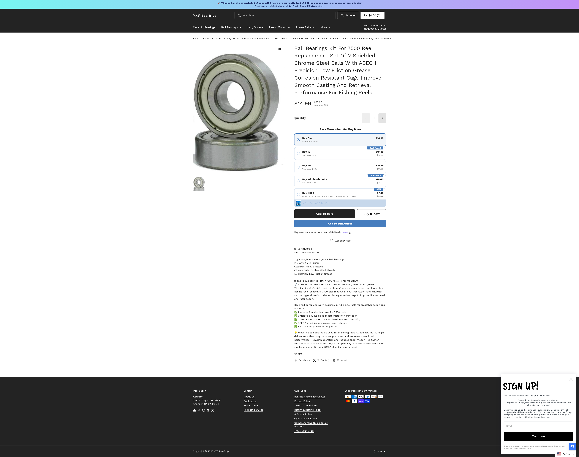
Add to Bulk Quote (340, 223)
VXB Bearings (204, 15)
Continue (538, 436)
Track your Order (304, 430)
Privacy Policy (302, 401)
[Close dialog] (571, 379)
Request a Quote (253, 409)
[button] (372, 15)
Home (196, 38)
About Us (249, 396)
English (566, 454)
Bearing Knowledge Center (309, 396)
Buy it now (372, 214)
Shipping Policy (303, 414)
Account (350, 15)
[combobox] (285, 15)
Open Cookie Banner (306, 418)
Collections (209, 38)
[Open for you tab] (572, 446)
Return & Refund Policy (307, 409)
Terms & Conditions (305, 405)
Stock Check (251, 405)
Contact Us (250, 401)
